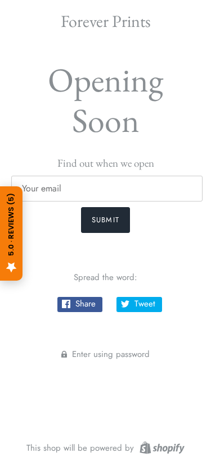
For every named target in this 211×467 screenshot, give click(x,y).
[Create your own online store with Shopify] (161, 447)
